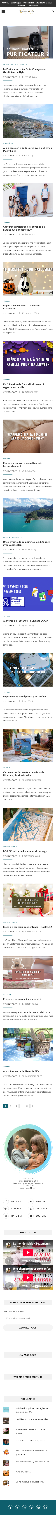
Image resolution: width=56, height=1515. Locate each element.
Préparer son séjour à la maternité (22, 999)
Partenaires (28, 3)
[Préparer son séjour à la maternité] (28, 972)
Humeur (6, 616)
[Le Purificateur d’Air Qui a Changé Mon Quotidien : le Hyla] (28, 42)
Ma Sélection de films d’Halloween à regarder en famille (23, 386)
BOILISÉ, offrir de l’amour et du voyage (25, 851)
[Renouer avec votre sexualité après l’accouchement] (28, 436)
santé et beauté (9, 64)
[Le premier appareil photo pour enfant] (28, 670)
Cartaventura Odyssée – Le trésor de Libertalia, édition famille (23, 774)
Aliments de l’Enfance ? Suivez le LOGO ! (26, 620)
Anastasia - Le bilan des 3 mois (30, 1440)
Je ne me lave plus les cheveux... (31, 1482)
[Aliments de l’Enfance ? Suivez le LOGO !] (28, 594)
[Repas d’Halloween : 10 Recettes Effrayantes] (28, 278)
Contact (22, 5)
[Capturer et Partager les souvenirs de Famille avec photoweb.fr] (28, 200)
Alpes (5, 537)
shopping (7, 995)
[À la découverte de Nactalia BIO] (28, 1044)
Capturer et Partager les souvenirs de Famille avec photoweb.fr (24, 228)
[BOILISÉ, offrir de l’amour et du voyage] (28, 824)
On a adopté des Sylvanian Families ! (33, 1462)
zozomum (11, 76)
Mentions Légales (44, 3)
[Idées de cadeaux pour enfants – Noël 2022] (28, 900)
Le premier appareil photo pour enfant (24, 696)
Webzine (23, 64)
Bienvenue (33, 5)
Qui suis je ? (16, 3)
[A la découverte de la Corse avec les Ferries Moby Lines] (28, 121)
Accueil (5, 3)
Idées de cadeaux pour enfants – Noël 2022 (27, 926)
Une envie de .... (23, 1472)
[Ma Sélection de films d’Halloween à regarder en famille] (28, 357)
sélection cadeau (10, 847)
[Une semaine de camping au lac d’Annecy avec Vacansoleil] (28, 515)
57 (27, 1106)
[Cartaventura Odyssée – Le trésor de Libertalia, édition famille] (28, 745)
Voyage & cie (8, 143)
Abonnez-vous (28, 1327)
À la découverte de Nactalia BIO (21, 1071)
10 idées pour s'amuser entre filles (32, 1419)
